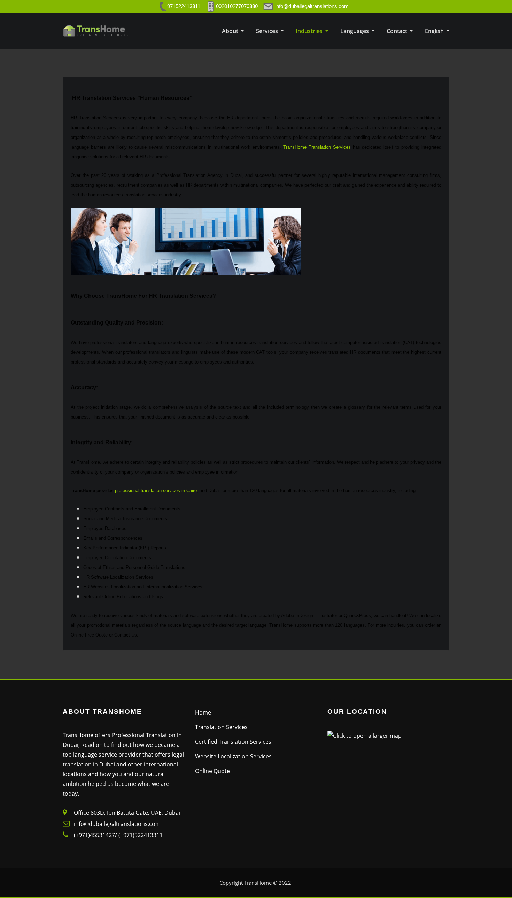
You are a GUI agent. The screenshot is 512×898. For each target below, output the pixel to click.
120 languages (349, 625)
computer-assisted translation (371, 342)
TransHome (88, 462)
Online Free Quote (89, 635)
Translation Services (221, 727)
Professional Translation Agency (188, 175)
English (435, 31)
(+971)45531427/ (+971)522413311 (118, 835)
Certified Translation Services (233, 741)
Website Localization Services (233, 756)
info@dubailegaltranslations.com (117, 824)
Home (203, 712)
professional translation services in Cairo (156, 490)
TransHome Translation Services (318, 147)
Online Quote (212, 771)
